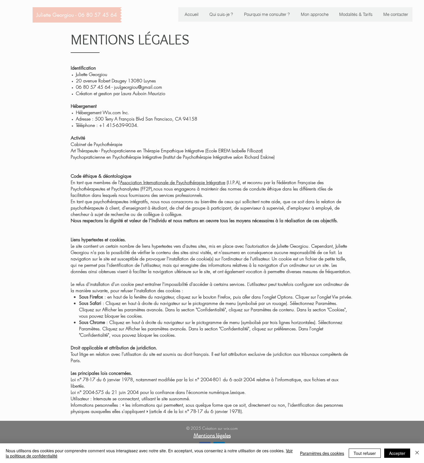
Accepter (397, 453)
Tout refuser (365, 453)
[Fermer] (417, 453)
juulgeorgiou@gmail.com (138, 87)
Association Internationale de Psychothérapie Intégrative (172, 182)
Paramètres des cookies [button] (322, 453)
